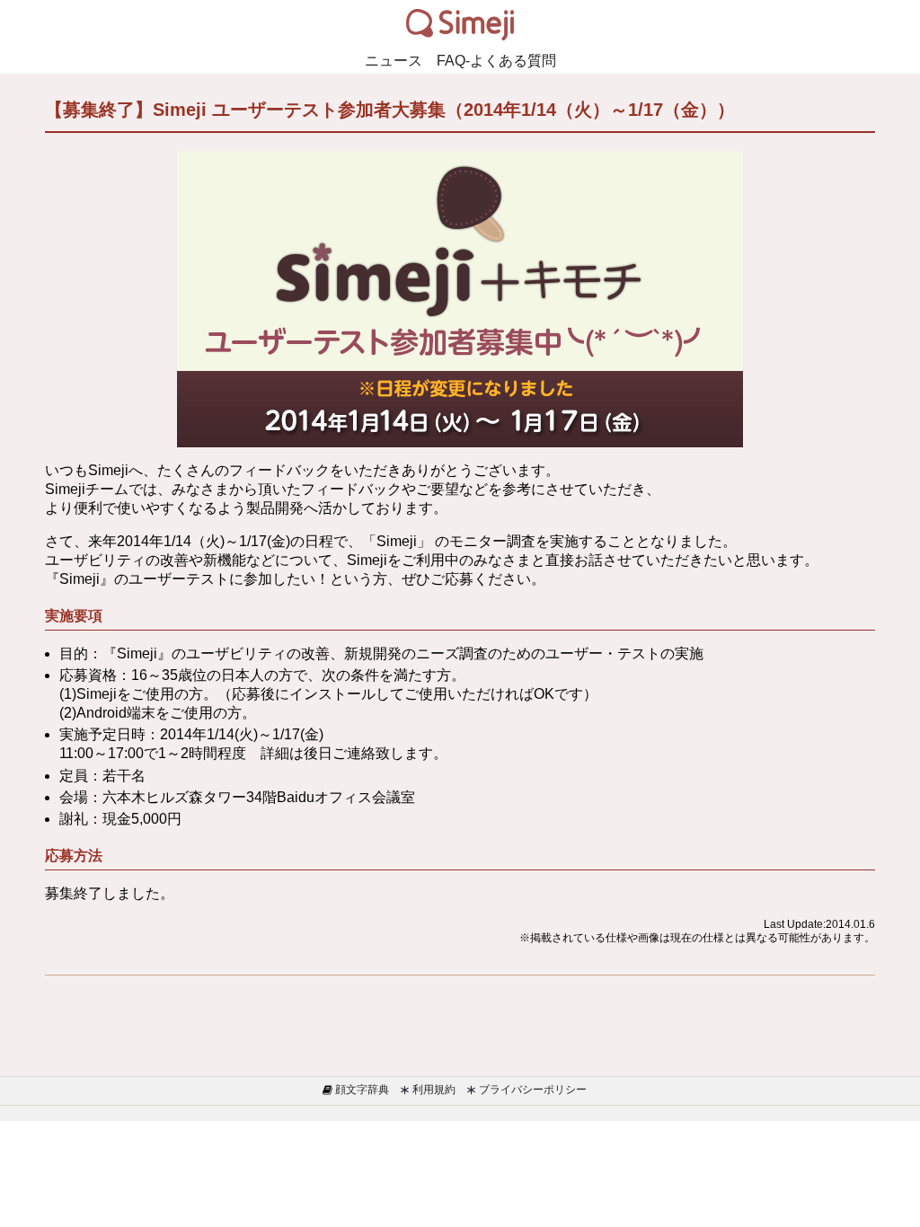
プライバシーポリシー (531, 1089)
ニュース (393, 60)
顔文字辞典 (360, 1089)
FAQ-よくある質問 (496, 60)
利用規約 (433, 1089)
